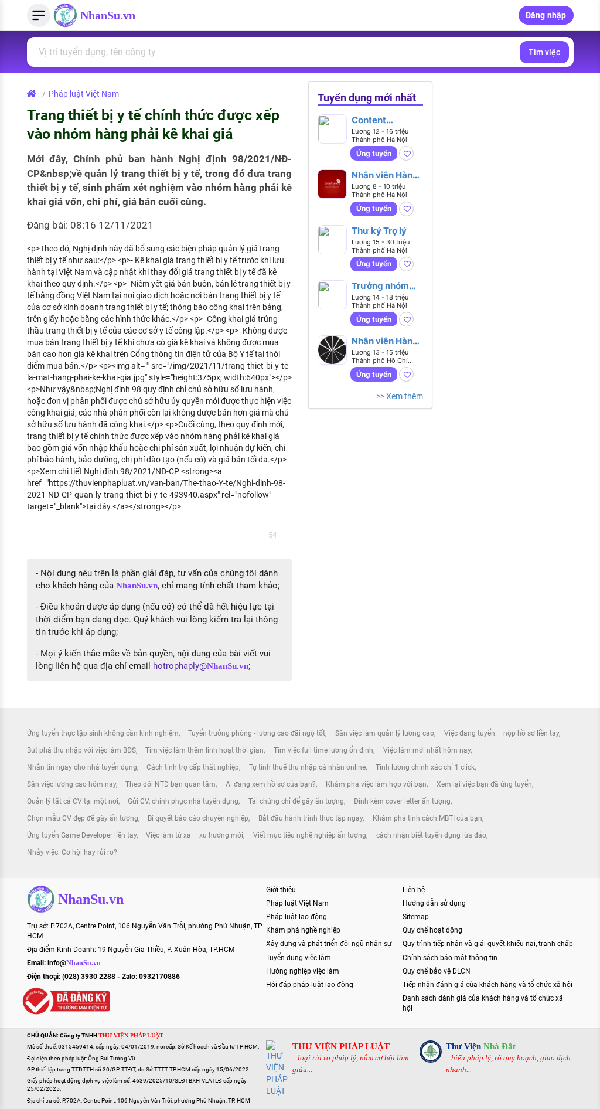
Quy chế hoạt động (432, 930)
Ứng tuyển (373, 153)
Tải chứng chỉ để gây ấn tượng (296, 801)
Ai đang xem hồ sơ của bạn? (271, 784)
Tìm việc (544, 52)
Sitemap (416, 917)
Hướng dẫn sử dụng (434, 903)
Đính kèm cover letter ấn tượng (402, 801)
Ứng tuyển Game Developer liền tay (82, 835)
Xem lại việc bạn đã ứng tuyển (484, 784)
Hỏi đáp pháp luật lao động (309, 985)
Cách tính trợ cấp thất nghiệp (192, 767)
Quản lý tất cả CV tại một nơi (72, 801)
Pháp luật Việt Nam (84, 93)
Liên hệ (414, 890)
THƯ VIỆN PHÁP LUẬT (341, 1046)
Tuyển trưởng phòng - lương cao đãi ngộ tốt (256, 733)
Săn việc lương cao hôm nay (71, 784)
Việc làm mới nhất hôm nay (427, 750)
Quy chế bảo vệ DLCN (437, 971)
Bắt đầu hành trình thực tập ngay (310, 818)
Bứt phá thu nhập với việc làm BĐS (81, 750)
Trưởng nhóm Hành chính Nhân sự (387, 285)
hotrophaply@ (200, 666)
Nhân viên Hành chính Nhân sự (385, 340)
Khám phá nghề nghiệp (303, 930)
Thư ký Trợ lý (379, 230)
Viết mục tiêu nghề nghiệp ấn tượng (309, 835)
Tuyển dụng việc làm (298, 958)
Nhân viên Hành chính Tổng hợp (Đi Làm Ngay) (385, 175)
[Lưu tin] (406, 153)
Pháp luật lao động (296, 917)
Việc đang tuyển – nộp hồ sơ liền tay (501, 733)
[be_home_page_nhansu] (33, 93)
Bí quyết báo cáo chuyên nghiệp (198, 818)
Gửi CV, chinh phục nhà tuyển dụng (183, 801)
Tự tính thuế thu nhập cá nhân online (307, 767)
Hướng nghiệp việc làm (302, 971)
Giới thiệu (281, 890)
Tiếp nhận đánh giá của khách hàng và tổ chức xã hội (487, 985)
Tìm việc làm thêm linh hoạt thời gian (204, 750)
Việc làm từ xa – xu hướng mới (194, 835)
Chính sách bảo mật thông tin (450, 958)
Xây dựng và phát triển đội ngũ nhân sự (328, 944)
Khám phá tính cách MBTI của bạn (427, 818)
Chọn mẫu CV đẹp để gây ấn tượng (82, 818)
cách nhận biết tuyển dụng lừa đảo (431, 835)
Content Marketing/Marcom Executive (387, 119)
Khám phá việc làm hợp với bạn (376, 784)
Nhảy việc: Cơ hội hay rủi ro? (72, 852)
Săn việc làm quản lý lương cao (384, 733)
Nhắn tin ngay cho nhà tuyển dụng (82, 767)
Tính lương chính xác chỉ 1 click (425, 767)
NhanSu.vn (107, 15)
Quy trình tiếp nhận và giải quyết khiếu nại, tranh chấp (488, 944)
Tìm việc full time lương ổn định (323, 750)
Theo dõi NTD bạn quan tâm (170, 784)
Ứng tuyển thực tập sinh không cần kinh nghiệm (103, 733)
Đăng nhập (546, 15)
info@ (74, 963)
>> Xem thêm (399, 396)
